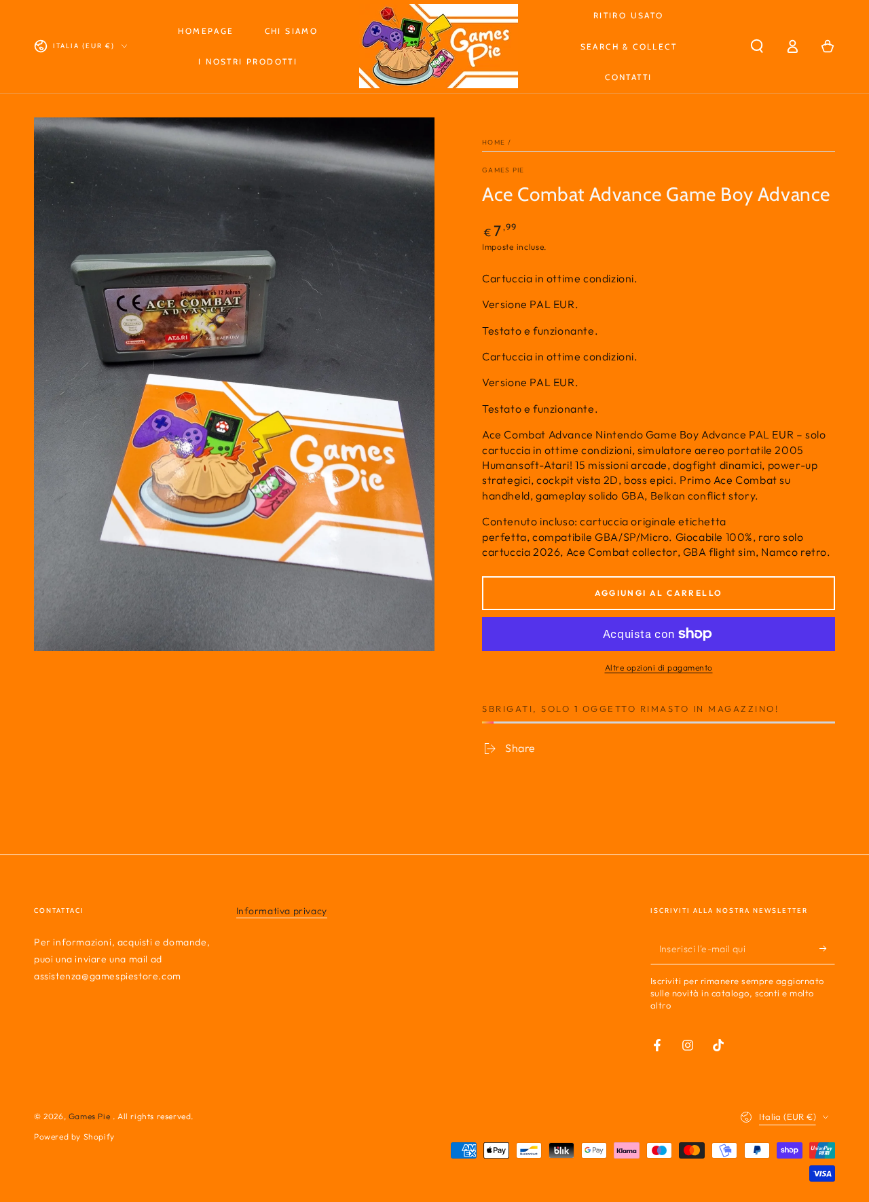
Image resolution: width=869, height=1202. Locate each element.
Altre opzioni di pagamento (659, 667)
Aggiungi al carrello (659, 593)
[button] (757, 46)
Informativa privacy (281, 911)
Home (493, 142)
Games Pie (503, 170)
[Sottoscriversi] (827, 949)
